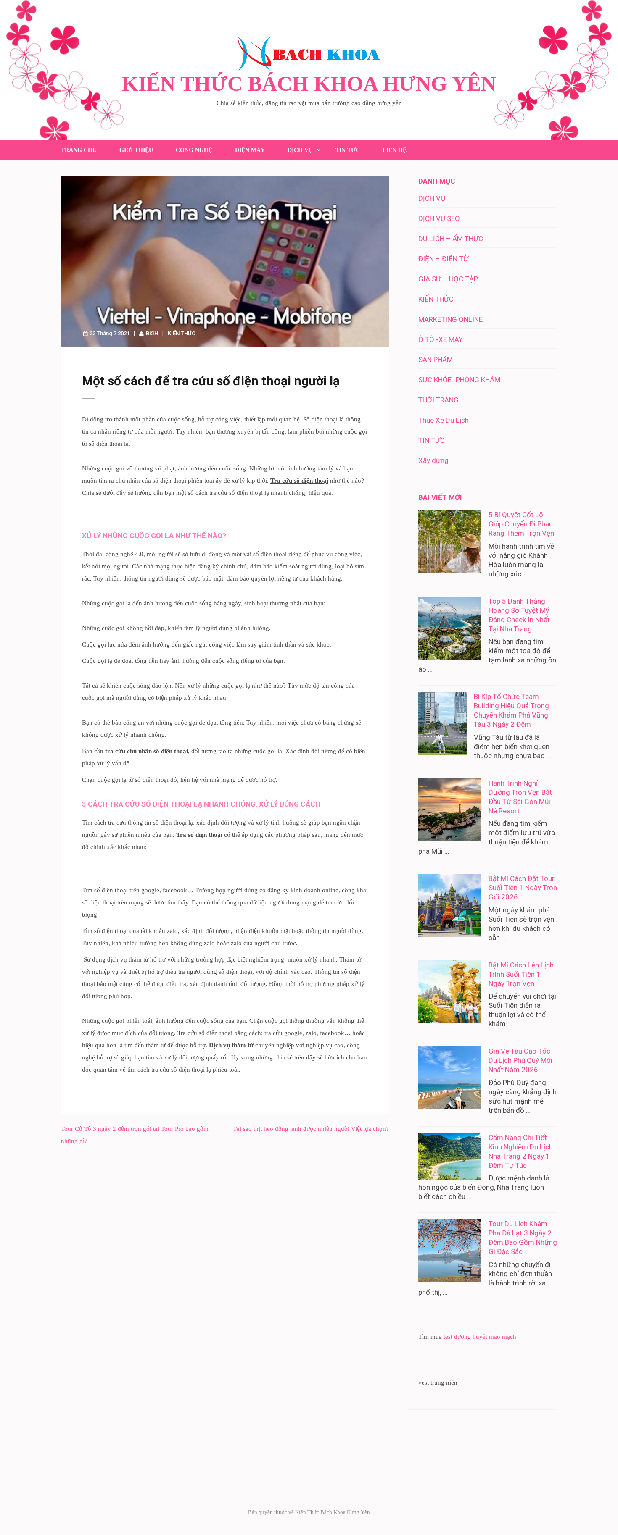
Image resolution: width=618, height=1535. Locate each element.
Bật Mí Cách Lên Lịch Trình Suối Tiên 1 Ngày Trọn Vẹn (521, 974)
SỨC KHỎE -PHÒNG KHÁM (459, 380)
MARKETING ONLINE (450, 319)
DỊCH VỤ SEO (439, 218)
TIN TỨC (347, 150)
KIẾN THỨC (181, 333)
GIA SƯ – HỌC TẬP (448, 279)
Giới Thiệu (136, 150)
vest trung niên (437, 1382)
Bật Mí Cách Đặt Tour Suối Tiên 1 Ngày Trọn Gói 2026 (523, 887)
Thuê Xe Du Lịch (443, 420)
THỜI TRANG (438, 400)
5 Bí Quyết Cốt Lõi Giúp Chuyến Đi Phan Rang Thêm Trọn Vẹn (521, 523)
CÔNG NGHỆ (194, 150)
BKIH (152, 333)
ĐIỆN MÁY (250, 150)
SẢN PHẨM (435, 359)
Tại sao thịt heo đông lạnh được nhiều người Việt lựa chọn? (311, 1128)
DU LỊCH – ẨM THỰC (450, 238)
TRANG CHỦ (79, 150)
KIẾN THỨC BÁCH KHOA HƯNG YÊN (309, 83)
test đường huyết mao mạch (480, 1336)
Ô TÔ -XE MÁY (440, 339)
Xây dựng (433, 460)
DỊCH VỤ (300, 150)
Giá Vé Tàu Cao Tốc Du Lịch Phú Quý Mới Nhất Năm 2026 (520, 1060)
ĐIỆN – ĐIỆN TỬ (443, 259)
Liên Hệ (395, 150)
